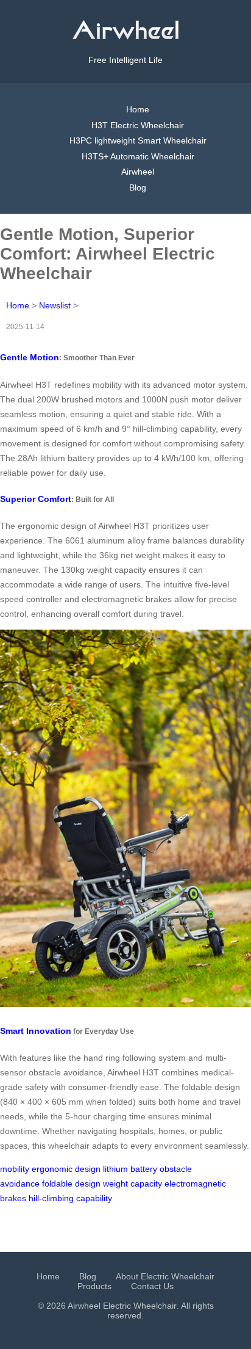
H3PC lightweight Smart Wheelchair (138, 140)
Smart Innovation (35, 1031)
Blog (137, 187)
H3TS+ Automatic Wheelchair (138, 156)
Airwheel (137, 171)
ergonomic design (66, 1169)
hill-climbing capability (70, 1198)
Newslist (55, 305)
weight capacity (132, 1183)
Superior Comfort (35, 499)
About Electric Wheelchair (165, 1276)
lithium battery (130, 1169)
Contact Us (152, 1286)
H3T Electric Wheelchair (137, 125)
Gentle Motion (29, 357)
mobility (14, 1169)
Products (94, 1286)
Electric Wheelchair (140, 1306)
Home (137, 109)
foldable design (71, 1183)
